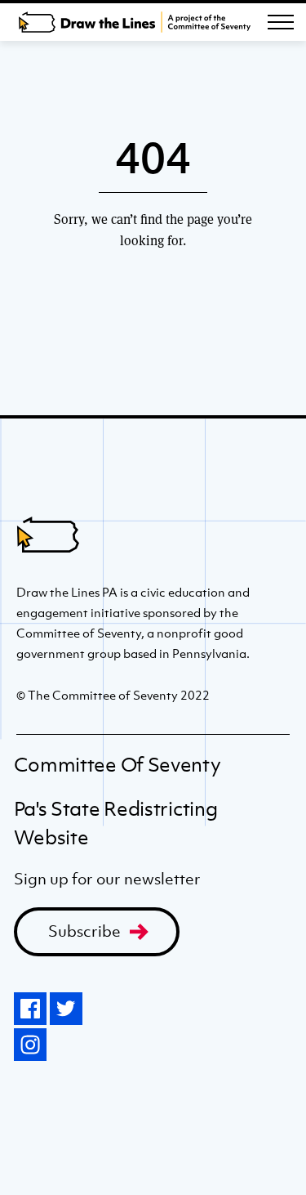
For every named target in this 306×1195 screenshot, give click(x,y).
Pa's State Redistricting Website (116, 823)
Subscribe (84, 931)
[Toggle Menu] (281, 22)
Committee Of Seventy (117, 764)
